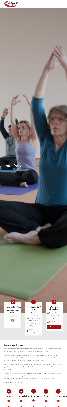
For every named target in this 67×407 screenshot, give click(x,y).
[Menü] (60, 4)
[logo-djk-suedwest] (11, 4)
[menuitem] (60, 4)
